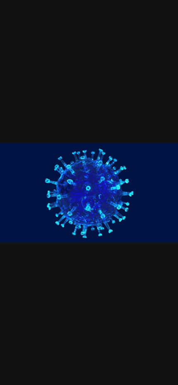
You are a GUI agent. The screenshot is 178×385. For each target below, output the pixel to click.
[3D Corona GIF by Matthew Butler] (89, 192)
